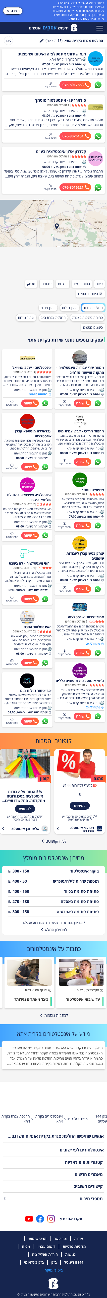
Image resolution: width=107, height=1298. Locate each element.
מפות (26, 1246)
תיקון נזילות (69, 307)
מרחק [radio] (31, 283)
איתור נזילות (26, 317)
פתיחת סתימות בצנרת (87, 317)
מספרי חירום (91, 1198)
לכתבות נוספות (56, 1015)
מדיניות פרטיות (74, 1246)
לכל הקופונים (56, 841)
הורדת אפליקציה (45, 1254)
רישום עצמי (46, 1246)
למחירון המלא (56, 929)
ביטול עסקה (54, 1270)
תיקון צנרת (48, 307)
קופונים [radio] (47, 283)
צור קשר (60, 1238)
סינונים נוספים (88, 293)
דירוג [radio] (99, 283)
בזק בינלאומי (34, 1262)
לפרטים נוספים (77, 19)
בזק (54, 1262)
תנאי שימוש (37, 1238)
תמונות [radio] (62, 283)
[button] (84, 59)
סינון (8, 40)
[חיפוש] (42, 41)
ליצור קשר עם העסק (79, 819)
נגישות (70, 1254)
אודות (78, 1238)
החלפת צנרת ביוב (53, 317)
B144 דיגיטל (73, 1262)
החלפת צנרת (93, 307)
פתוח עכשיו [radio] (82, 283)
